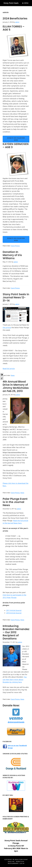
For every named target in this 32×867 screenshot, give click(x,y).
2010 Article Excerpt (14, 613)
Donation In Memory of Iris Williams (12, 255)
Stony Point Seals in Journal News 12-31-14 (16, 297)
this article (7, 327)
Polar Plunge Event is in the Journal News (15, 502)
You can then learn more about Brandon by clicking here (15, 679)
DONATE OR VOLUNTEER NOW (16, 139)
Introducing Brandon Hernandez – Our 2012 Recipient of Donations (16, 632)
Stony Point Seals (11, 3)
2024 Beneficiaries (15, 18)
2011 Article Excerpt (14, 610)
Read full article (9, 368)
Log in (21, 863)
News (13, 375)
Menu (26, 3)
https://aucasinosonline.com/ (14, 452)
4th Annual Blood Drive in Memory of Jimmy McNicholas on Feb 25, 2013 (16, 386)
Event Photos (15, 246)
